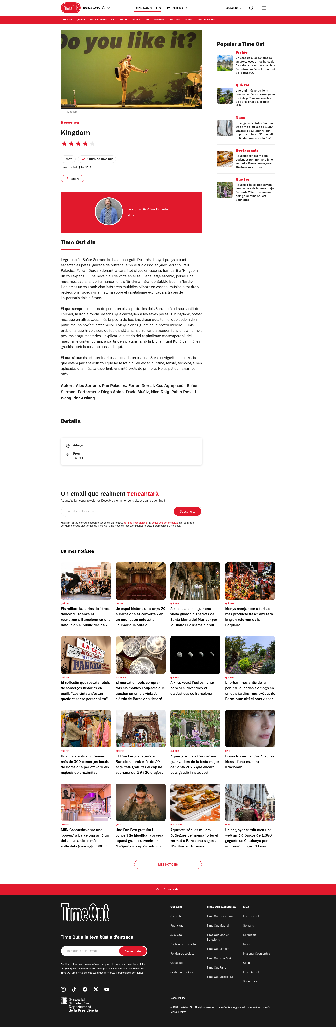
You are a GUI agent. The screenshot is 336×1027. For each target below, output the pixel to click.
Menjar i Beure (98, 20)
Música (136, 20)
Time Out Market (206, 20)
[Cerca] (251, 7)
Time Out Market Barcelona (218, 937)
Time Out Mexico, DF (220, 977)
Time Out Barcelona (220, 916)
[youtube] (106, 989)
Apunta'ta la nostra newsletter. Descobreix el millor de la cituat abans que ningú (113, 501)
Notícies (67, 20)
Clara (246, 963)
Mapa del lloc (178, 998)
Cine (147, 20)
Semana (248, 926)
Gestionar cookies (181, 972)
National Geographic (256, 953)
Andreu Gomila (155, 210)
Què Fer (81, 20)
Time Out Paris (216, 967)
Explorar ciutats (147, 8)
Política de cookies (182, 953)
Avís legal (176, 935)
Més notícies (168, 864)
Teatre (123, 20)
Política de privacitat (183, 944)
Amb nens (174, 20)
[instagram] (63, 989)
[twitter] (96, 989)
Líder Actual (251, 972)
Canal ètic (176, 963)
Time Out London (218, 949)
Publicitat (176, 926)
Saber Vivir (250, 981)
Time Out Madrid (218, 926)
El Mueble (249, 935)
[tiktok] (74, 989)
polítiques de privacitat (165, 523)
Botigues (159, 20)
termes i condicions (135, 523)
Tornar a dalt (172, 889)
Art (113, 20)
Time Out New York (219, 958)
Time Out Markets (178, 8)
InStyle (247, 944)
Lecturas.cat (251, 916)
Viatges (188, 20)
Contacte (176, 916)
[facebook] (85, 989)
